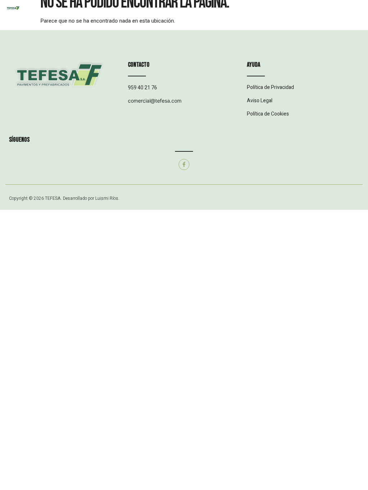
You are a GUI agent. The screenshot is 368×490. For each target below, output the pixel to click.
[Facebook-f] (184, 164)
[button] (184, 14)
